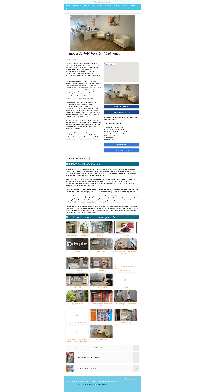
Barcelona (76, 5)
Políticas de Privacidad (90, 384)
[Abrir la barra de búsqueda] (66, 8)
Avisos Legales (80, 384)
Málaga (116, 5)
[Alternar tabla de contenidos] (87, 158)
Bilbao (92, 5)
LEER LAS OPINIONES (122, 150)
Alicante (124, 5)
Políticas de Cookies (100, 384)
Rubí (78, 12)
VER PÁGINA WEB (121, 144)
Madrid (68, 5)
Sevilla (100, 5)
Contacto (132, 5)
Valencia (84, 5)
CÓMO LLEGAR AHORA (121, 106)
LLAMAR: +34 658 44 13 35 (121, 112)
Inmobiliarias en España (71, 12)
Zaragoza (108, 5)
